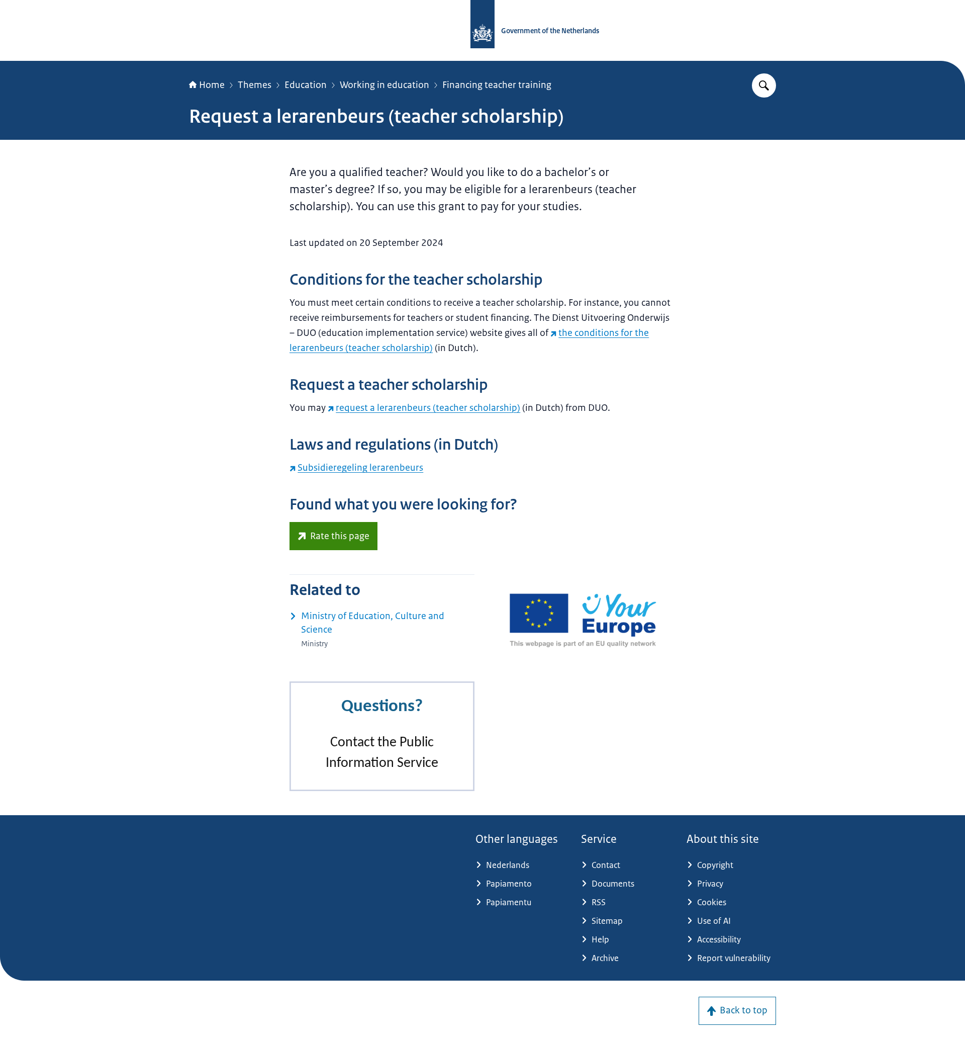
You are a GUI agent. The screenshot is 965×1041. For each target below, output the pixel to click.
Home (212, 85)
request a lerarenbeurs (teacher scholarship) (428, 408)
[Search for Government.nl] (764, 85)
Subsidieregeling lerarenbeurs (360, 468)
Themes (254, 85)
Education (305, 85)
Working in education (384, 85)
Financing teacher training (496, 85)
